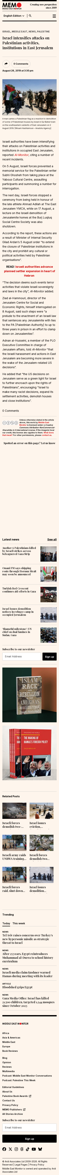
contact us (46, 435)
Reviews (7, 1066)
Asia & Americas (11, 1037)
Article (6, 984)
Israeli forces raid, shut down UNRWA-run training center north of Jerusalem (12, 889)
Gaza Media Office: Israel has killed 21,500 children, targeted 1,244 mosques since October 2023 (28, 1002)
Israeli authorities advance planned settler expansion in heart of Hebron (29, 271)
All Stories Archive (12, 1114)
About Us (7, 1091)
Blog (4, 1058)
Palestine (43, 31)
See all (52, 539)
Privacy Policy (10, 1105)
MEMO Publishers (12, 1109)
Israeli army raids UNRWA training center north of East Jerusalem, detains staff (14, 857)
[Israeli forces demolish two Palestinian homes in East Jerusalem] (42, 843)
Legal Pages (21, 1164)
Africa (5, 1033)
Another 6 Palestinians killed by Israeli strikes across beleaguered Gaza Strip (19, 551)
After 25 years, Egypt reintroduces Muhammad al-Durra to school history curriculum (27, 957)
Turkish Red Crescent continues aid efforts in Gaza (19, 590)
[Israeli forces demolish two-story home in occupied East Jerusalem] (14, 811)
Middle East (19, 31)
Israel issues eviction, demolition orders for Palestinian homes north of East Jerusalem (41, 825)
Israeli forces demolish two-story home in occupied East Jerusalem (11, 825)
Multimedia (8, 1071)
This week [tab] (18, 923)
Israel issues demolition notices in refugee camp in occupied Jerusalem (18, 611)
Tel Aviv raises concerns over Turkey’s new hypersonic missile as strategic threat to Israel (27, 939)
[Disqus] (29, 489)
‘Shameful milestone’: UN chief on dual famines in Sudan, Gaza (17, 632)
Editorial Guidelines (13, 1087)
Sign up (49, 656)
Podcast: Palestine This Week (18, 1080)
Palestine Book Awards (15, 1096)
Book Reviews (10, 1051)
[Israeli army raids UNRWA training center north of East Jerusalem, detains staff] (14, 843)
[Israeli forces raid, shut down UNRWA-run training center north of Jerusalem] (14, 875)
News (32, 31)
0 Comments (21, 63)
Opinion (6, 1062)
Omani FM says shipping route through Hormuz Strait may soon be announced (19, 571)
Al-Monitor (21, 155)
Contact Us (8, 1100)
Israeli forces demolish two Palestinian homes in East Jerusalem (39, 857)
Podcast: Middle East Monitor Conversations (27, 1075)
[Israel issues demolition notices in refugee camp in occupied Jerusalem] (42, 875)
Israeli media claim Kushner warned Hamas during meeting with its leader (27, 974)
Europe (6, 1046)
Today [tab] (6, 923)
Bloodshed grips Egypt (17, 987)
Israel (6, 31)
